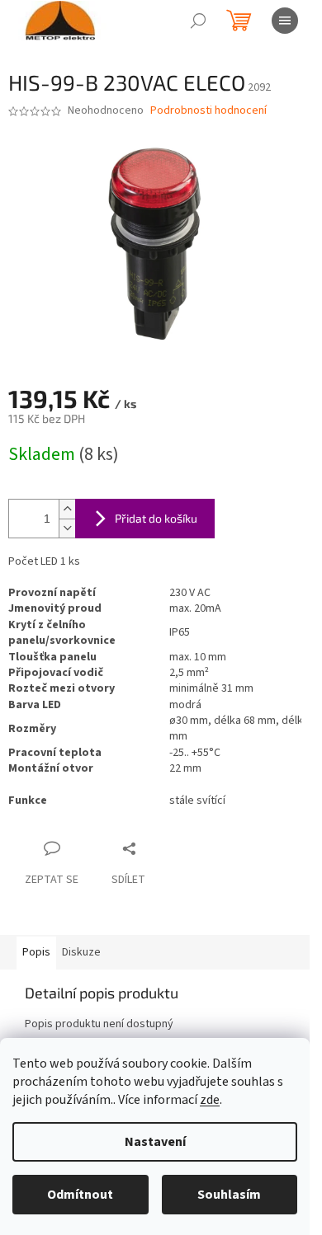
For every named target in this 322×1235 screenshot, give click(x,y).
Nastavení (155, 1142)
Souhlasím (229, 1195)
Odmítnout (80, 1195)
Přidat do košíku (156, 518)
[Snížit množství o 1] (67, 528)
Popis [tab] (36, 952)
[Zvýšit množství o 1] (67, 509)
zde (210, 1100)
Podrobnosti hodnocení (208, 111)
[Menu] (284, 20)
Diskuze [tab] (81, 952)
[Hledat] (198, 20)
